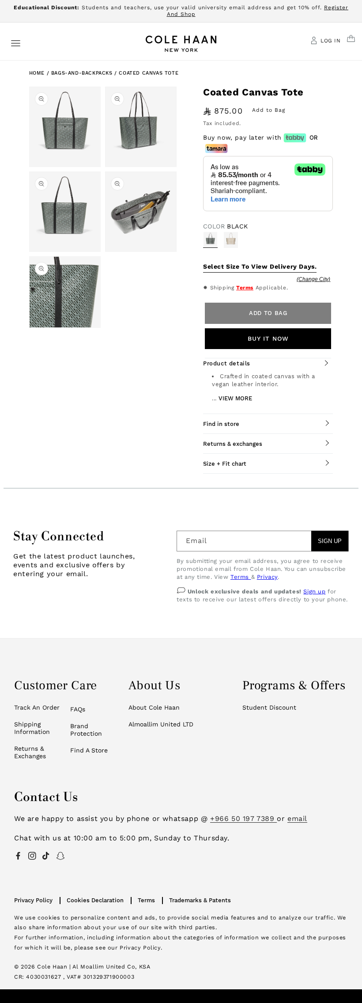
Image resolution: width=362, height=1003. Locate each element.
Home (37, 73)
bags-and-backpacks (82, 73)
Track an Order (37, 707)
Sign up (314, 591)
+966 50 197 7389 (243, 818)
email (297, 818)
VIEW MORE (235, 398)
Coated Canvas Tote (148, 73)
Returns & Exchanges (30, 752)
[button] (15, 43)
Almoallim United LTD (160, 724)
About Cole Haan (154, 707)
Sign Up (330, 541)
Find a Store (89, 750)
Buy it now (268, 338)
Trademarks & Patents (200, 900)
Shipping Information (32, 728)
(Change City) (313, 279)
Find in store (221, 424)
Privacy (267, 577)
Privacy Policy (33, 900)
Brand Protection (86, 729)
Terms (244, 288)
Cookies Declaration (95, 900)
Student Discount (269, 707)
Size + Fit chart (224, 463)
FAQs (77, 709)
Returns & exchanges (232, 444)
